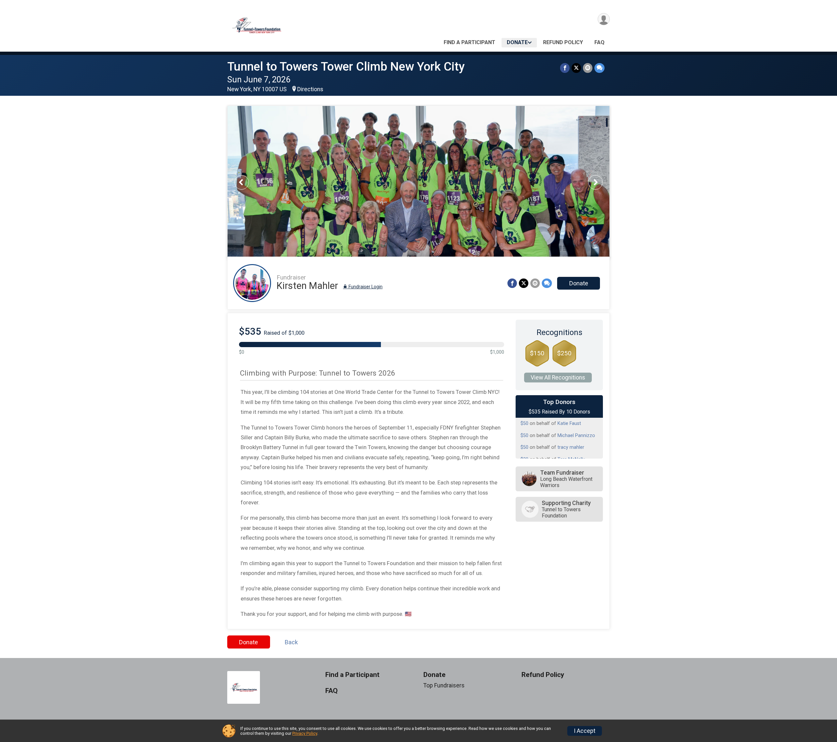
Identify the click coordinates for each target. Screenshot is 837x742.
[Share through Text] (599, 68)
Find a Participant (469, 42)
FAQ (599, 42)
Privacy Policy (304, 733)
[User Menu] (604, 19)
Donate (517, 42)
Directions (310, 89)
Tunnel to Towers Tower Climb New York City (346, 66)
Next (600, 182)
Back (291, 642)
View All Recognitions (558, 377)
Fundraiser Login (365, 286)
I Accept (584, 731)
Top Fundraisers (444, 685)
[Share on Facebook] (565, 68)
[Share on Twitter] (576, 68)
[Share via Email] (587, 68)
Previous (246, 182)
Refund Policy (563, 42)
